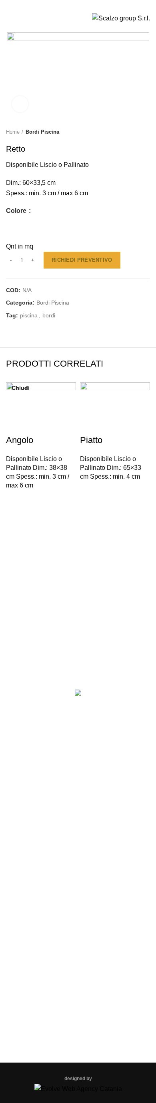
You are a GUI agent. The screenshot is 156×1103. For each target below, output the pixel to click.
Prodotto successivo (146, 132)
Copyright (78, 809)
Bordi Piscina (42, 132)
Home (13, 132)
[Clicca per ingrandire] (20, 104)
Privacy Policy (78, 792)
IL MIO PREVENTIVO (127, 5)
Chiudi (21, 388)
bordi (48, 315)
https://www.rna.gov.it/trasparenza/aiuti (77, 652)
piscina (29, 315)
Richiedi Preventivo (82, 260)
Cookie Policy (78, 775)
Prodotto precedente (130, 132)
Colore (17, 211)
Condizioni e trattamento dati (78, 826)
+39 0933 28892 (50, 5)
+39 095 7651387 (82, 993)
